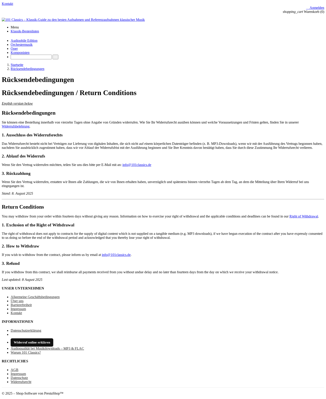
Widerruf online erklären (32, 342)
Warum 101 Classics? (26, 352)
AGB (14, 370)
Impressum (18, 309)
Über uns (17, 301)
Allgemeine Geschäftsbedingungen (35, 297)
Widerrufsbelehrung (15, 126)
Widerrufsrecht (21, 382)
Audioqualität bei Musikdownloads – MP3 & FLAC (47, 348)
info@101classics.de (136, 165)
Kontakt (7, 4)
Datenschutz (19, 378)
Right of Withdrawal (303, 216)
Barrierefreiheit (21, 305)
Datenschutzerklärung (26, 330)
